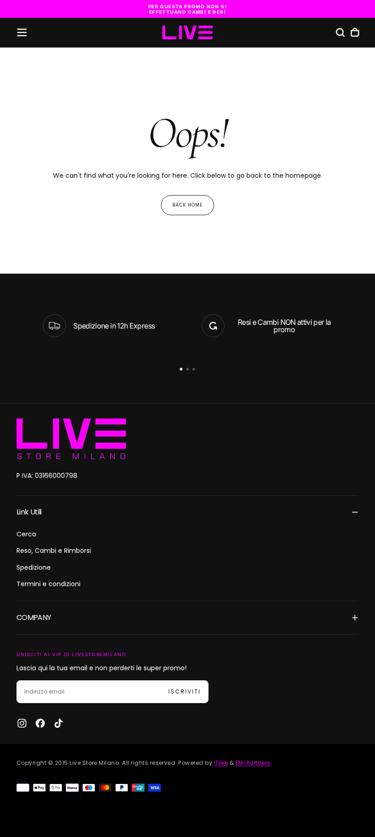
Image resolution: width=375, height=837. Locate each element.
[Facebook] (40, 723)
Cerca (26, 534)
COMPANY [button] (33, 617)
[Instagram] (21, 723)
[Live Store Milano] (71, 439)
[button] (21, 32)
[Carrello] (354, 32)
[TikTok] (58, 723)
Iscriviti (184, 691)
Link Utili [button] (29, 512)
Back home (187, 204)
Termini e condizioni (48, 583)
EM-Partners (253, 763)
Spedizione (33, 567)
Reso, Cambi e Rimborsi (53, 550)
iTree (221, 763)
